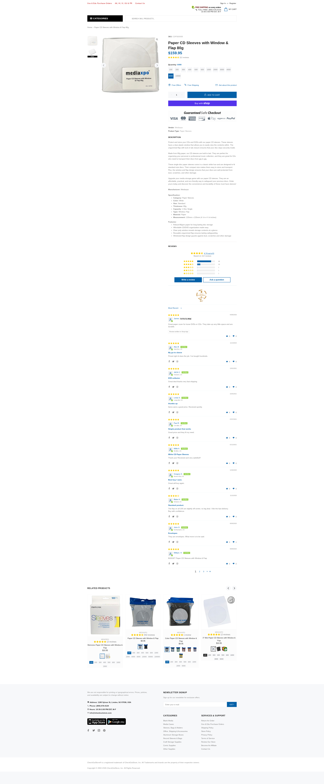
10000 (177, 76)
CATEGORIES (100, 18)
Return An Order (207, 721)
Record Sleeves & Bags (172, 738)
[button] (174, 57)
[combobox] (181, 18)
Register (232, 3)
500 (196, 70)
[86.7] (201, 295)
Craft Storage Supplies (172, 742)
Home (89, 27)
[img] (173, 315)
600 (202, 70)
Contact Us (205, 749)
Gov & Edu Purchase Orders (212, 724)
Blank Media (168, 721)
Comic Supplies (169, 745)
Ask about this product (228, 85)
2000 (215, 70)
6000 (171, 76)
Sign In (223, 3)
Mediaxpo (179, 127)
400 (189, 70)
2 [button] (199, 571)
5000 (183, 666)
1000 (209, 70)
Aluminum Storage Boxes (173, 735)
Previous (103, 65)
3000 (222, 70)
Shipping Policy (207, 728)
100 (170, 70)
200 (177, 70)
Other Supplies (169, 749)
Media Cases (168, 724)
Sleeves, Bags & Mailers (173, 728)
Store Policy (206, 731)
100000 (157, 657)
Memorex (105, 639)
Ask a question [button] (217, 280)
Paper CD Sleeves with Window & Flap (143, 638)
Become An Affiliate (209, 745)
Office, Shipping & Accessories (175, 731)
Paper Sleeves (185, 131)
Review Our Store (208, 742)
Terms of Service (208, 738)
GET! (232, 705)
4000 (229, 70)
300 (183, 70)
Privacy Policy (206, 735)
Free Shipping (193, 85)
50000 (150, 657)
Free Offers (176, 85)
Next (157, 65)
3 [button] (203, 571)
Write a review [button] (188, 280)
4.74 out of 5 (209, 253)
